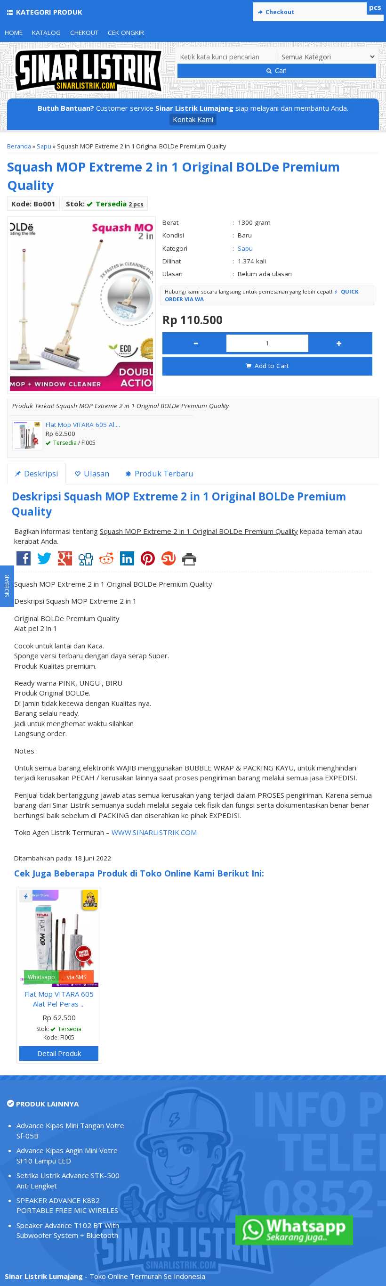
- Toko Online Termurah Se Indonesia (105, 1276)
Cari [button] (280, 70)
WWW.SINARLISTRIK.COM (154, 832)
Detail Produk (59, 1053)
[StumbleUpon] (168, 561)
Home (14, 32)
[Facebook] (23, 561)
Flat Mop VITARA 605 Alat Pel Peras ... (59, 998)
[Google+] (65, 561)
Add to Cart (271, 365)
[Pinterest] (147, 561)
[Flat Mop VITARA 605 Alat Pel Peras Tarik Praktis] (58, 937)
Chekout (84, 32)
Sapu (44, 146)
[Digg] (85, 561)
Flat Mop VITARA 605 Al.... (83, 424)
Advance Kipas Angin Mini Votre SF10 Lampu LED (67, 1155)
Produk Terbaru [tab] (163, 473)
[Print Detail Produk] (189, 561)
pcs (375, 7)
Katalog (46, 32)
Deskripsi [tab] (40, 473)
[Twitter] (44, 561)
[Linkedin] (127, 561)
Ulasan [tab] (95, 473)
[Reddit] (106, 561)
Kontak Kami (193, 119)
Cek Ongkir (126, 32)
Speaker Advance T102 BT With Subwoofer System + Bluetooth (67, 1230)
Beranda (19, 146)
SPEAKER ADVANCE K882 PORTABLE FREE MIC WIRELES (67, 1205)
